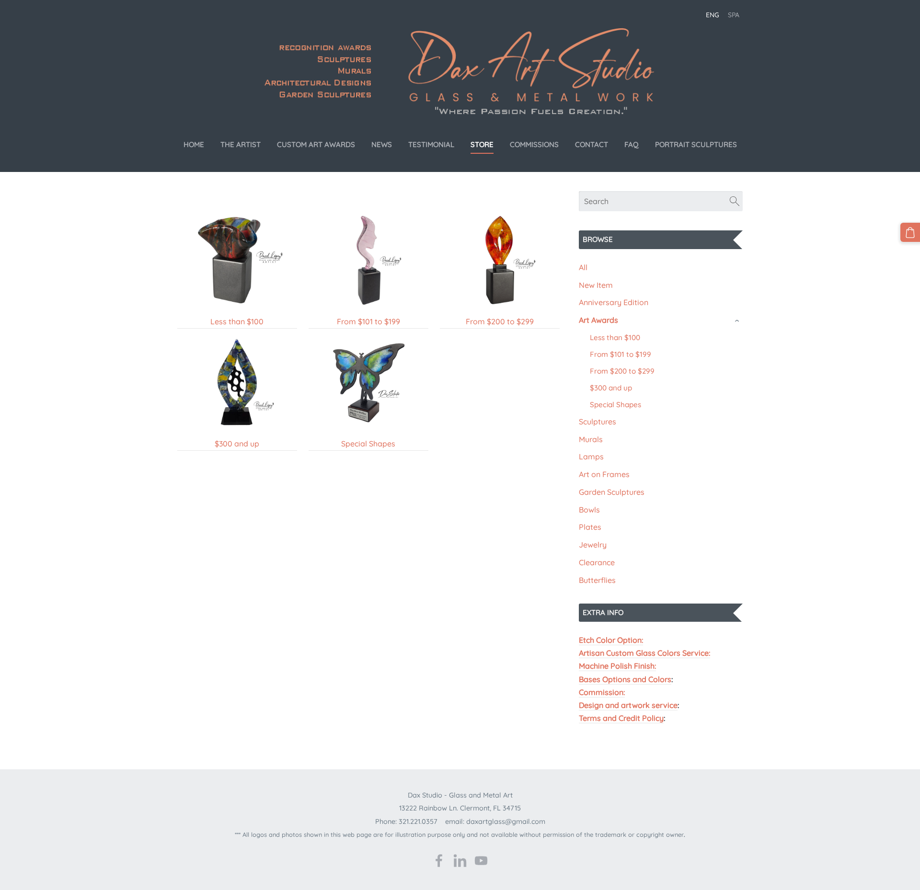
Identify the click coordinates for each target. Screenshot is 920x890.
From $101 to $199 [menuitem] (620, 354)
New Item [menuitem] (596, 285)
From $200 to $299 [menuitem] (622, 371)
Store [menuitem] (482, 144)
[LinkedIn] (460, 860)
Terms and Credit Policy (621, 718)
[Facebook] (438, 860)
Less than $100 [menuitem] (615, 337)
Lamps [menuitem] (591, 456)
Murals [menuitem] (591, 439)
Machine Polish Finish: (617, 666)
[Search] (734, 201)
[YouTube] (481, 860)
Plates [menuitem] (590, 527)
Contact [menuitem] (591, 144)
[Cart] (910, 232)
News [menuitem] (381, 144)
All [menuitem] (583, 267)
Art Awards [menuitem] (598, 320)
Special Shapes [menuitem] (615, 404)
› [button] (738, 320)
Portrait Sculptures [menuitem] (696, 144)
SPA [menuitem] (733, 15)
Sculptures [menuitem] (597, 421)
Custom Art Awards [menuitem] (316, 144)
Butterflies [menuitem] (597, 580)
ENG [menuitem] (712, 15)
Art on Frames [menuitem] (604, 474)
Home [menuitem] (194, 144)
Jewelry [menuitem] (593, 544)
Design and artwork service (628, 705)
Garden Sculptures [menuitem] (611, 492)
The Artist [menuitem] (240, 144)
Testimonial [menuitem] (431, 144)
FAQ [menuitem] (631, 144)
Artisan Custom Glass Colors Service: (644, 653)
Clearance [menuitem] (597, 562)
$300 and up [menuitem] (611, 387)
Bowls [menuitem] (589, 509)
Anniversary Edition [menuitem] (613, 302)
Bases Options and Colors (625, 679)
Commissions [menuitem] (534, 144)
